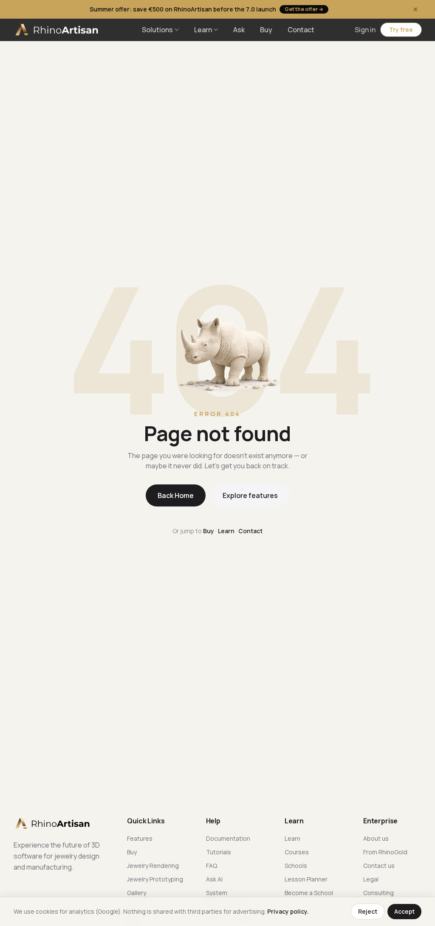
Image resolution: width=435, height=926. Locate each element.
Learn (203, 29)
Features (140, 838)
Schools (296, 866)
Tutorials (218, 852)
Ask (239, 29)
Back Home (176, 495)
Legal (371, 879)
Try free (401, 29)
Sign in (365, 29)
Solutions (157, 29)
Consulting (378, 893)
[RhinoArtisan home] (58, 29)
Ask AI (214, 879)
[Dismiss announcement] (415, 9)
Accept (404, 911)
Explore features (250, 495)
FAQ (211, 866)
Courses (297, 852)
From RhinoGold (385, 852)
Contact (301, 29)
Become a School (309, 893)
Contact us (379, 866)
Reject (367, 911)
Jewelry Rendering (153, 866)
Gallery (136, 893)
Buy (266, 29)
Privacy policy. (288, 911)
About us (376, 838)
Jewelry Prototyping (155, 879)
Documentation (228, 838)
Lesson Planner (306, 879)
